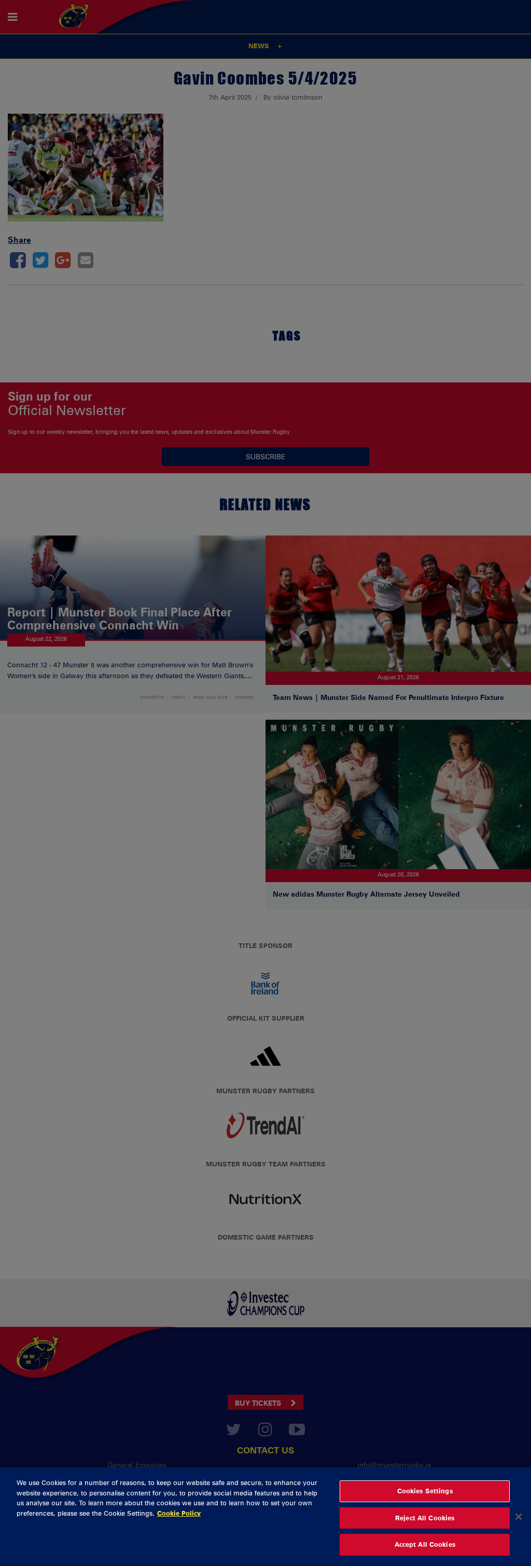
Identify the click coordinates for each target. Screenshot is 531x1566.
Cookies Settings (425, 1491)
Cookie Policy (179, 1513)
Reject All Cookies (424, 1518)
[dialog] (265, 1516)
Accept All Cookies (425, 1544)
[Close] (518, 1516)
